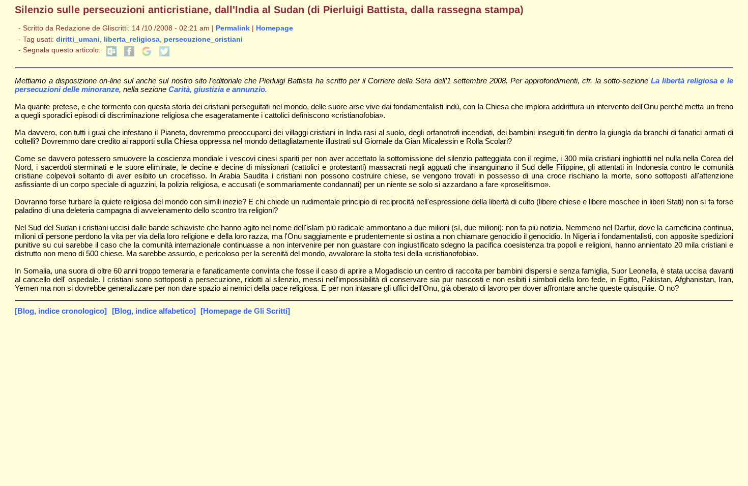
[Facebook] (129, 54)
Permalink (233, 28)
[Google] (146, 54)
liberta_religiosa (132, 39)
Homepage (274, 28)
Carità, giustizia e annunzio (216, 89)
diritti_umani (78, 39)
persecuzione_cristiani (203, 39)
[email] (111, 54)
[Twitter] (164, 54)
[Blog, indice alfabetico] (154, 311)
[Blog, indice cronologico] (61, 311)
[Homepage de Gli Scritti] (245, 311)
